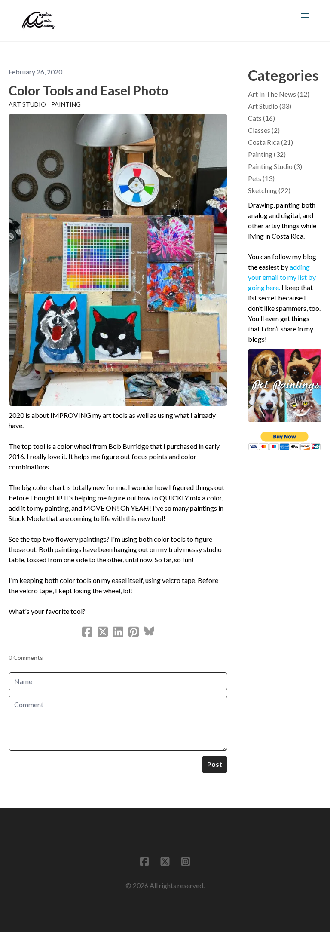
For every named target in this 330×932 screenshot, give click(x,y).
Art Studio (27, 104)
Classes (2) (264, 130)
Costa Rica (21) (270, 142)
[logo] (38, 20)
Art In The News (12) (278, 94)
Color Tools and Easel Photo (88, 90)
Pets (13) (261, 178)
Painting (66, 104)
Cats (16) (261, 118)
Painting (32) (267, 154)
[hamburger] (305, 15)
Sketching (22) (269, 190)
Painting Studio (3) (275, 166)
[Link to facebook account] (144, 861)
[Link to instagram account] (185, 861)
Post (214, 764)
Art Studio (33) (269, 106)
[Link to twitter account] (165, 861)
